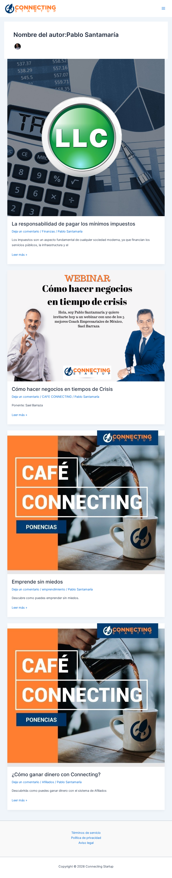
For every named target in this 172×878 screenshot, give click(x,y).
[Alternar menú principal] (163, 8)
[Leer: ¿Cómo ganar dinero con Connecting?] (86, 695)
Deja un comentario (25, 231)
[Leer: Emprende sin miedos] (86, 502)
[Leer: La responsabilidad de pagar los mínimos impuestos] (86, 137)
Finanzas (48, 231)
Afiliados (48, 782)
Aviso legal (86, 843)
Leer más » (19, 255)
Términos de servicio (86, 833)
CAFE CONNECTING (57, 397)
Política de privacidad (86, 838)
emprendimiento (53, 589)
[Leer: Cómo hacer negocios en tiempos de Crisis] (86, 326)
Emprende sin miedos (37, 582)
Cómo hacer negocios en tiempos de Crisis (62, 389)
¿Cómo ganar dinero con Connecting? (56, 774)
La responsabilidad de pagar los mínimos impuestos (73, 224)
